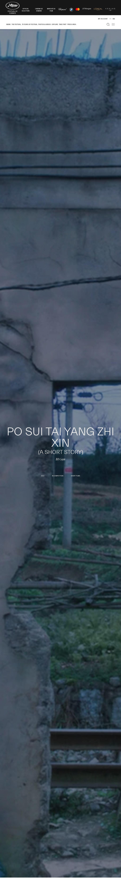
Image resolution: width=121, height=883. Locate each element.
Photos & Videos (44, 24)
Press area (71, 24)
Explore (55, 24)
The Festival (16, 24)
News (8, 24)
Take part (62, 24)
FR (110, 19)
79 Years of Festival (29, 24)
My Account (103, 19)
